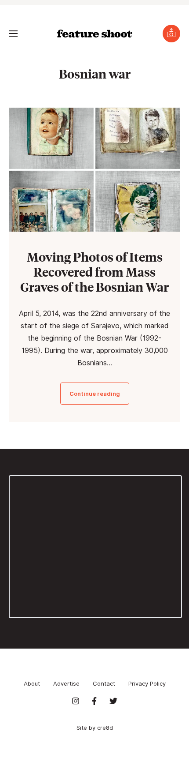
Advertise (66, 683)
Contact (104, 683)
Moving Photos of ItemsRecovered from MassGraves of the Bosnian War (94, 271)
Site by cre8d (94, 727)
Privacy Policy (147, 683)
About (32, 683)
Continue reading (94, 393)
